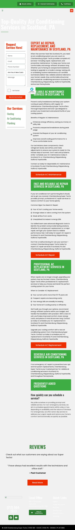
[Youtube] (16, 517)
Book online (26, 4)
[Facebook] (10, 517)
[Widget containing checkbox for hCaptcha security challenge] (21, 90)
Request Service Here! (14, 46)
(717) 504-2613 (13, 509)
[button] (71, 10)
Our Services (14, 108)
